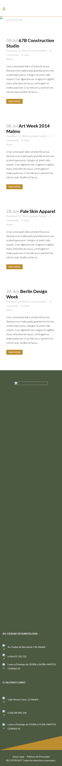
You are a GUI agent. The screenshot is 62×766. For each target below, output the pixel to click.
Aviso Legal (18, 756)
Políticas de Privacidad (38, 756)
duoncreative (39, 50)
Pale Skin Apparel (37, 211)
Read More (14, 101)
